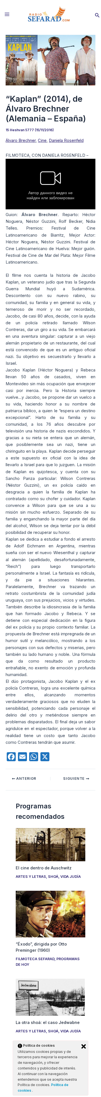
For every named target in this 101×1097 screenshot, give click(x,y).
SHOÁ (53, 876)
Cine (42, 140)
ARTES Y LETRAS (31, 876)
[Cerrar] (83, 1046)
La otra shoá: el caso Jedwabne (48, 1022)
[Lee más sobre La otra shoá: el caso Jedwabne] (50, 996)
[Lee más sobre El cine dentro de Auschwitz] (50, 844)
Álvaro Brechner (21, 140)
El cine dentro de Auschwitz (44, 868)
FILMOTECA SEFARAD (35, 959)
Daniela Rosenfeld (66, 140)
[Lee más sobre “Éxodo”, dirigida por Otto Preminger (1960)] (50, 913)
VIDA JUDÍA (70, 876)
